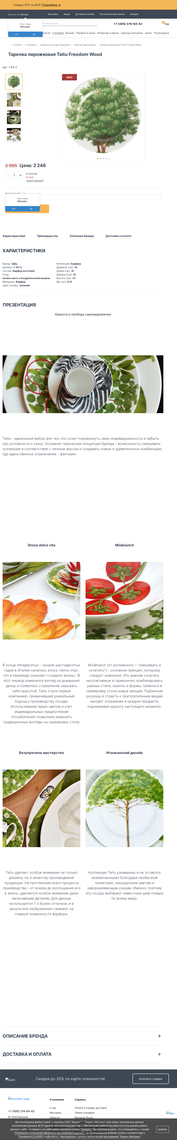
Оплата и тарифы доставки (91, 1107)
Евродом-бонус (84, 1117)
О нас (53, 1107)
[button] (98, 158)
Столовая (58, 32)
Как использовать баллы (112, 14)
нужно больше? (35, 180)
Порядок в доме (85, 32)
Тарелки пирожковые (85, 44)
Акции (67, 14)
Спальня (45, 32)
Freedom (76, 263)
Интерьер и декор (108, 32)
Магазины (53, 14)
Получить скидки (150, 1078)
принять (162, 1129)
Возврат (134, 14)
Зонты (148, 32)
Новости (54, 1117)
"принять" (86, 1129)
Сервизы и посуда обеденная (55, 44)
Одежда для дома (132, 32)
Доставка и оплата (84, 14)
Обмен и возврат (85, 1112)
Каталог (18, 44)
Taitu (14, 263)
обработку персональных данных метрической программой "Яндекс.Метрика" (93, 1136)
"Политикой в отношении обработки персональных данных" (49, 1132)
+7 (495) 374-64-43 (128, 24)
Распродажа (161, 32)
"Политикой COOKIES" (31, 1136)
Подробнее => (51, 5)
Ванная (70, 32)
